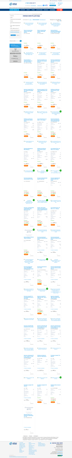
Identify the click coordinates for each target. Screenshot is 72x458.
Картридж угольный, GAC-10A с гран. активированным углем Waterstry (42, 90)
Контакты (46, 9)
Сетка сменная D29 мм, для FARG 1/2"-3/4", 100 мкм (55, 149)
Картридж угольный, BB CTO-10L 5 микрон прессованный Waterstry (56, 60)
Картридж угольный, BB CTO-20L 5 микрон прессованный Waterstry (29, 90)
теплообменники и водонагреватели (32, 453)
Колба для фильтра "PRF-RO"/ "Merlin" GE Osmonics (29, 238)
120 (60, 19)
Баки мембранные (31, 445)
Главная (10, 14)
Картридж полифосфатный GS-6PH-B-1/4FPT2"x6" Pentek (55, 179)
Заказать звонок (52, 5)
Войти (61, 0)
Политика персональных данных (22, 456)
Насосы (30, 442)
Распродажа (52, 9)
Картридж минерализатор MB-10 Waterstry (28, 149)
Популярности (42, 19)
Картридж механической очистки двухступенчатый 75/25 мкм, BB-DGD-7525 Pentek (55, 120)
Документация (39, 9)
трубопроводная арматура (31, 448)
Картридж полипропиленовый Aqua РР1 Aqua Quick (42, 178)
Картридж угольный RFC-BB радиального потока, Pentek (28, 326)
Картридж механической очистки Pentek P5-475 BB (28, 178)
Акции (58, 9)
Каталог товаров (13, 9)
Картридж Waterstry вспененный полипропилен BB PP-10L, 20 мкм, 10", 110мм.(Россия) (55, 31)
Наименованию (35, 19)
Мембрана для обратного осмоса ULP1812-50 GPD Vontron (41, 149)
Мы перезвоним (60, 451)
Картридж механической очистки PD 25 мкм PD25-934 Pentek (56, 238)
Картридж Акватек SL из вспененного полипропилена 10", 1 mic (28, 415)
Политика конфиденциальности (41, 443)
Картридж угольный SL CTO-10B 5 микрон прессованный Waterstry (42, 60)
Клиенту (28, 9)
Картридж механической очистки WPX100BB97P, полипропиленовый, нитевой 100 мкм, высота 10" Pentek (28, 267)
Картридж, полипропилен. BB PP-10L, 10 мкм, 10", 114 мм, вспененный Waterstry (42, 326)
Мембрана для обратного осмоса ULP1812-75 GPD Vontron (55, 90)
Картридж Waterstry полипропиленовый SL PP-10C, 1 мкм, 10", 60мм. (28, 60)
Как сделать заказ (22, 445)
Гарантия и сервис (22, 443)
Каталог (13, 14)
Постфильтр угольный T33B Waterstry (28, 385)
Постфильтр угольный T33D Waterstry (42, 385)
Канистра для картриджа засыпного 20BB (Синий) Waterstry (41, 31)
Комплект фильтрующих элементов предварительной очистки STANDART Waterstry (42, 208)
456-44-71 (30, 3)
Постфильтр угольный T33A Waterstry (55, 356)
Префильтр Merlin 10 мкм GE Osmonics (55, 385)
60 (57, 19)
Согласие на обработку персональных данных (41, 445)
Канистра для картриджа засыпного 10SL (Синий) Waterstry (28, 31)
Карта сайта (11, 456)
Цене (30, 19)
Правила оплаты (22, 444)
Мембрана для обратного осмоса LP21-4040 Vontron (41, 356)
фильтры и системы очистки (32, 444)
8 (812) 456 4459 (57, 443)
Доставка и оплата (22, 446)
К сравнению (31, 48)
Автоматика (31, 446)
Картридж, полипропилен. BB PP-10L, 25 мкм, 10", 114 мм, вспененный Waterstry (28, 356)
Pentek (30, 436)
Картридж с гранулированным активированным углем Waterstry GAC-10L (29, 208)
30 (56, 19)
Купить (26, 47)
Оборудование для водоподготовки (20, 14)
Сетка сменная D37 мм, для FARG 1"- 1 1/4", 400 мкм (41, 119)
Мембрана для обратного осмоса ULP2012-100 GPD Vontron (28, 120)
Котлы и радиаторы (32, 454)
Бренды (33, 9)
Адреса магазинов (60, 453)
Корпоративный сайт (54, 0)
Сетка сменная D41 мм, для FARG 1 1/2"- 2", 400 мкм (55, 208)
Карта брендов (15, 456)
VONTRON (36, 436)
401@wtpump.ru (39, 5)
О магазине (23, 9)
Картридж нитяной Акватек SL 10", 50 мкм (42, 267)
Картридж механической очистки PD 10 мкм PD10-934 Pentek (42, 238)
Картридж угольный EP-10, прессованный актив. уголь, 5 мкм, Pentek (28, 297)
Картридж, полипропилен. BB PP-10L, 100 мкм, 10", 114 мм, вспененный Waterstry (56, 326)
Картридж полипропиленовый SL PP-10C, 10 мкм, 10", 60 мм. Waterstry (56, 267)
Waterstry (25, 436)
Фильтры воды (29, 14)
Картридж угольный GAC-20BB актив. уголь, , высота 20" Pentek (41, 297)
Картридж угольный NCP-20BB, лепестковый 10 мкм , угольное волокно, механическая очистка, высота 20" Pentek (55, 297)
